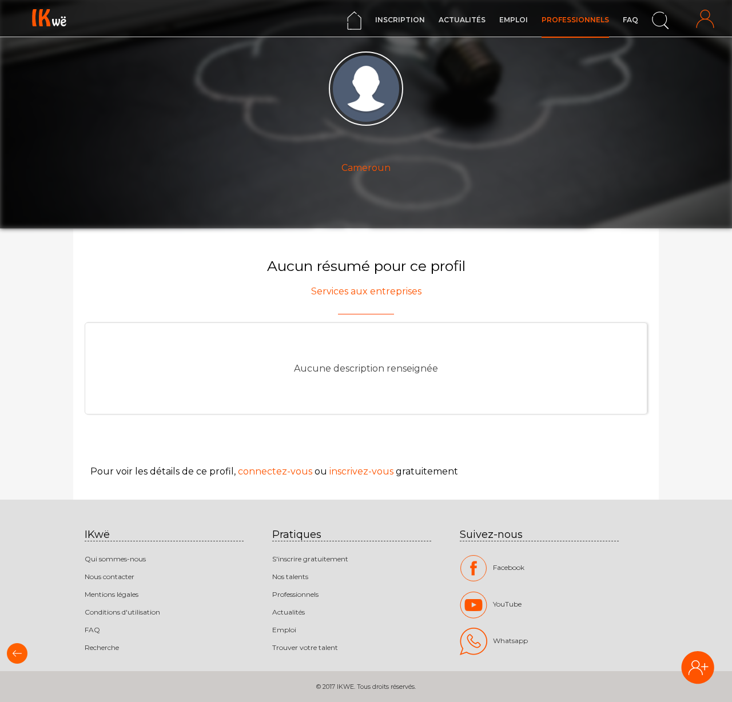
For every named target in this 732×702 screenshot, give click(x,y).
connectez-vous (275, 471)
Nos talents (290, 576)
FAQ (630, 19)
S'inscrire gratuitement (310, 559)
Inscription (400, 19)
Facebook (508, 567)
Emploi (513, 19)
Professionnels (575, 19)
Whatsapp (510, 640)
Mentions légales (111, 594)
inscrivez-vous (361, 471)
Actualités (462, 19)
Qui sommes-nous (115, 559)
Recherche (102, 647)
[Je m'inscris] (698, 669)
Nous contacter (109, 576)
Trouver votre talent (305, 647)
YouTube (507, 604)
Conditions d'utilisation (122, 612)
